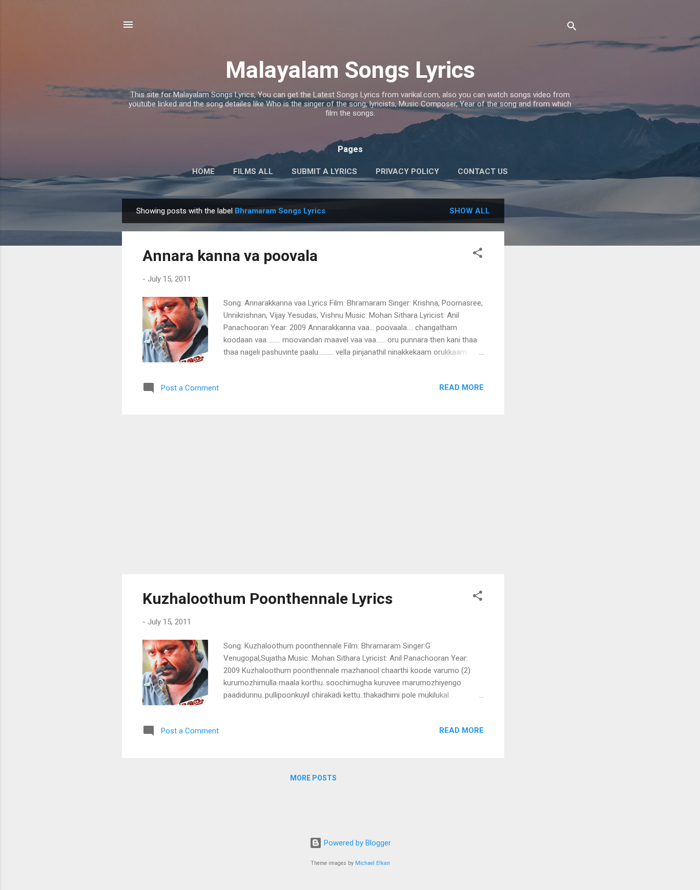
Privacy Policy (407, 171)
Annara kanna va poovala (230, 256)
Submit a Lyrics (324, 171)
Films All (253, 171)
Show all (469, 210)
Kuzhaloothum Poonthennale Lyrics (267, 598)
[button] (477, 255)
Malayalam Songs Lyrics (350, 69)
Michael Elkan (372, 863)
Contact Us (483, 171)
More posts (313, 778)
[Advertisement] (545, 352)
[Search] (572, 28)
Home (203, 171)
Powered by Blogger (356, 843)
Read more (461, 387)
